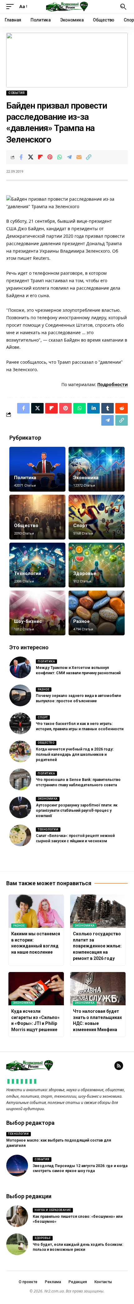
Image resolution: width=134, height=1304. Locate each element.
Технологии (27, 573)
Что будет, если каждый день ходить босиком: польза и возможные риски (78, 1247)
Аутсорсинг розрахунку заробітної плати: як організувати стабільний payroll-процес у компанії (76, 810)
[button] (11, 6)
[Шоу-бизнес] (37, 613)
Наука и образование (53, 1210)
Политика (25, 477)
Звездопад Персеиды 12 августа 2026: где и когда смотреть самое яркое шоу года (80, 1168)
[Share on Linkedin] (93, 408)
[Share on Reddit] (121, 408)
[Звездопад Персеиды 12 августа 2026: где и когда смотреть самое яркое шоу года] (17, 1165)
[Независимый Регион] (67, 6)
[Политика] (37, 469)
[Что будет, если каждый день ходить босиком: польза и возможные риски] (17, 1244)
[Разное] (97, 613)
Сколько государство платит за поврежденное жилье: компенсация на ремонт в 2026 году (97, 945)
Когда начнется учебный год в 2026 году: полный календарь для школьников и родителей (74, 754)
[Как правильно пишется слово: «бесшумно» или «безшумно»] (17, 1216)
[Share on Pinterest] (49, 157)
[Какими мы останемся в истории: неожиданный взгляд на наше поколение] (36, 911)
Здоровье (84, 573)
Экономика (85, 477)
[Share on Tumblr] (107, 408)
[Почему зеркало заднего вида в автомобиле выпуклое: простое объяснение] (20, 695)
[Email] (78, 157)
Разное (81, 621)
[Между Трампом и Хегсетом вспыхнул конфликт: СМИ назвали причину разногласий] (20, 667)
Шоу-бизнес (28, 621)
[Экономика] (97, 469)
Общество (26, 525)
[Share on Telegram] (69, 157)
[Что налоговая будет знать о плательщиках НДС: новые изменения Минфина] (98, 988)
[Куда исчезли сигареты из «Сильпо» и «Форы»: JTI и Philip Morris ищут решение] (36, 988)
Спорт (80, 525)
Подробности (112, 384)
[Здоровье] (97, 565)
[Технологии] (37, 565)
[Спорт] (97, 517)
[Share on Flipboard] (40, 157)
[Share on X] (30, 157)
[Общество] (37, 517)
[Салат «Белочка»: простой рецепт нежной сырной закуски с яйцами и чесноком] (20, 835)
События (16, 93)
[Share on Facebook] (21, 157)
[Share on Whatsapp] (59, 157)
